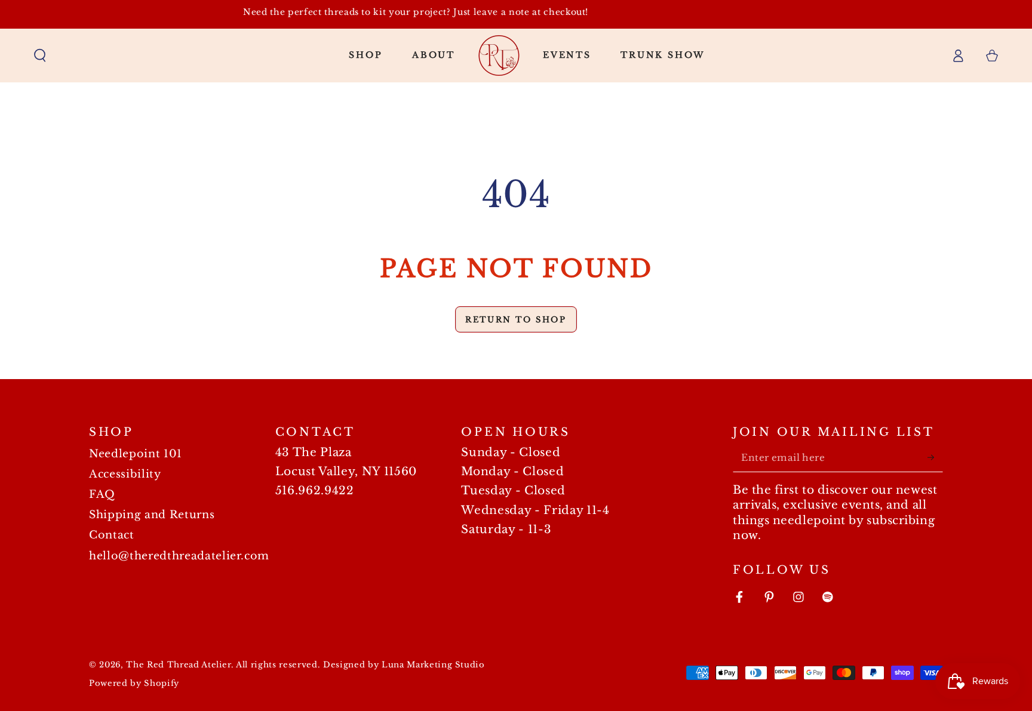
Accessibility (125, 474)
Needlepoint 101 (135, 453)
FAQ (102, 494)
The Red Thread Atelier (178, 665)
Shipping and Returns (151, 514)
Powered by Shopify (134, 683)
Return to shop (515, 320)
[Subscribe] (935, 457)
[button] (40, 55)
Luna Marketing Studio (433, 665)
